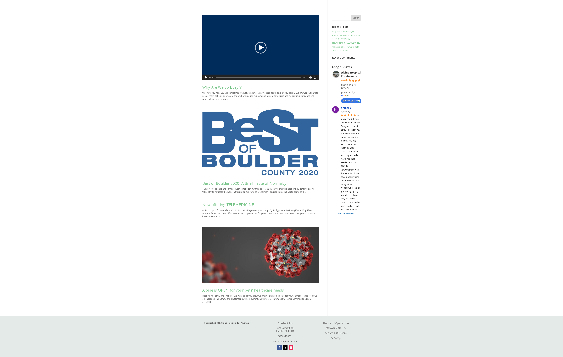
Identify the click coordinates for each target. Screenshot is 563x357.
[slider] (258, 77)
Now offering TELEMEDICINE (228, 204)
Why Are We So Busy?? (222, 87)
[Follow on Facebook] (279, 347)
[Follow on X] (285, 347)
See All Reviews (346, 213)
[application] (260, 47)
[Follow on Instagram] (291, 347)
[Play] (206, 77)
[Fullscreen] (315, 77)
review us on (350, 100)
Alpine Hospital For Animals (351, 74)
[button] (261, 48)
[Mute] (310, 77)
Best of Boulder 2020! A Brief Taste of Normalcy (244, 183)
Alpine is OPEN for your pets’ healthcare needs (243, 290)
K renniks (346, 107)
